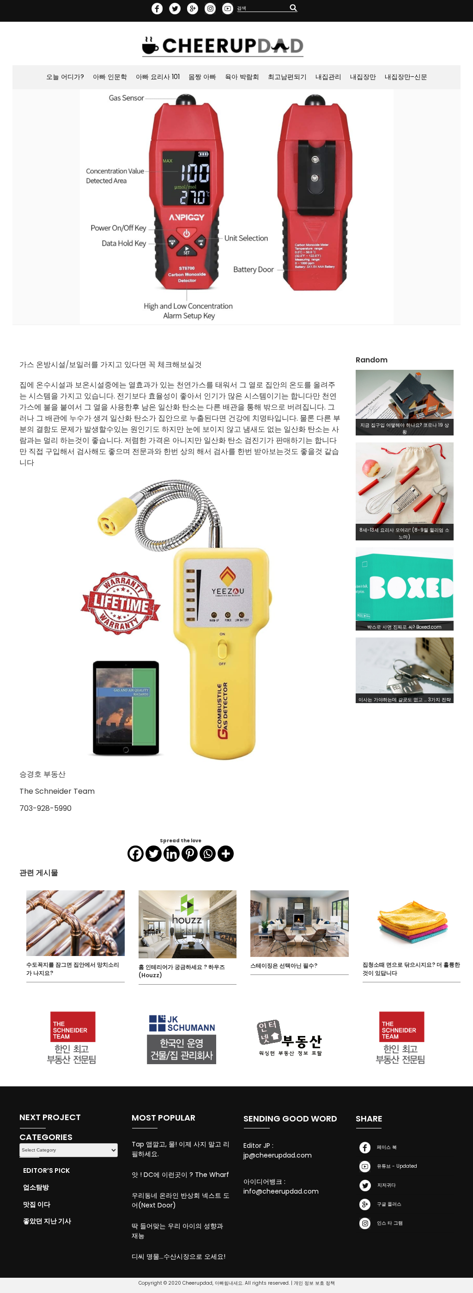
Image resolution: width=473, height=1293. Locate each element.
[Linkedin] (172, 854)
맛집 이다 (36, 1204)
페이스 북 (385, 1147)
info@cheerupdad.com (281, 1191)
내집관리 (328, 76)
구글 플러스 (387, 1204)
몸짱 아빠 (202, 76)
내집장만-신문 (406, 76)
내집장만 (363, 76)
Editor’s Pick (46, 1170)
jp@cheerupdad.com (277, 1155)
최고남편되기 (287, 76)
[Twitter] (154, 854)
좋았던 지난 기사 (47, 1221)
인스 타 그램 (388, 1222)
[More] (226, 854)
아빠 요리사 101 (158, 76)
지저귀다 (385, 1185)
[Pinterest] (190, 854)
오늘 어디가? (65, 76)
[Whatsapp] (208, 854)
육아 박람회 (242, 76)
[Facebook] (135, 854)
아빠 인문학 (110, 76)
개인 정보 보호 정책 (314, 1283)
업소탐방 (36, 1187)
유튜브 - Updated (395, 1166)
